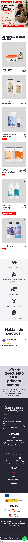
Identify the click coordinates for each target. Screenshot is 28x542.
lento (3, 175)
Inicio (14, 472)
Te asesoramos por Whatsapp (14, 318)
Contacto (14, 476)
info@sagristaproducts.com (14, 454)
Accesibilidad (21, 523)
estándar (4, 139)
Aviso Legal (4, 521)
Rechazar (5, 538)
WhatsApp (20, 461)
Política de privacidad (13, 521)
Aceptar (15, 538)
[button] (24, 44)
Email (14, 452)
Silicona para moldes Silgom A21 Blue (9, 245)
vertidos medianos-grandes (7, 213)
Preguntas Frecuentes (14, 479)
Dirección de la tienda (14, 441)
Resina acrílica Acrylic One (7, 70)
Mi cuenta (14, 483)
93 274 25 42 (8, 463)
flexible (4, 249)
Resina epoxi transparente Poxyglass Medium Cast (8, 208)
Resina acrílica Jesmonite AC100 (8, 102)
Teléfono (8, 461)
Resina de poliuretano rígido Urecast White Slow (8, 170)
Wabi (19, 525)
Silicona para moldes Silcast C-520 (9, 135)
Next (26, 14)
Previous (2, 14)
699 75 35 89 (20, 463)
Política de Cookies (12, 523)
